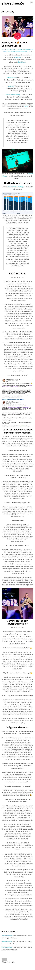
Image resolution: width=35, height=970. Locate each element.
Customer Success (22, 49)
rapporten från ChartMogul (16, 187)
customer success (15, 51)
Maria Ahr (11, 86)
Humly (26, 106)
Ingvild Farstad (12, 77)
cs (9, 51)
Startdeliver (21, 62)
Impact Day (17, 57)
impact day (24, 51)
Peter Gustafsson (8, 49)
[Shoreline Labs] (13, 4)
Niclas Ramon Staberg (13, 94)
